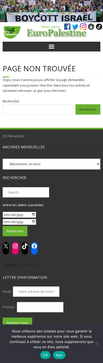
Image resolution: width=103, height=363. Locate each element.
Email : (8, 291)
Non (59, 355)
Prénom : (10, 307)
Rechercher (11, 101)
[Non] (96, 343)
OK (45, 355)
